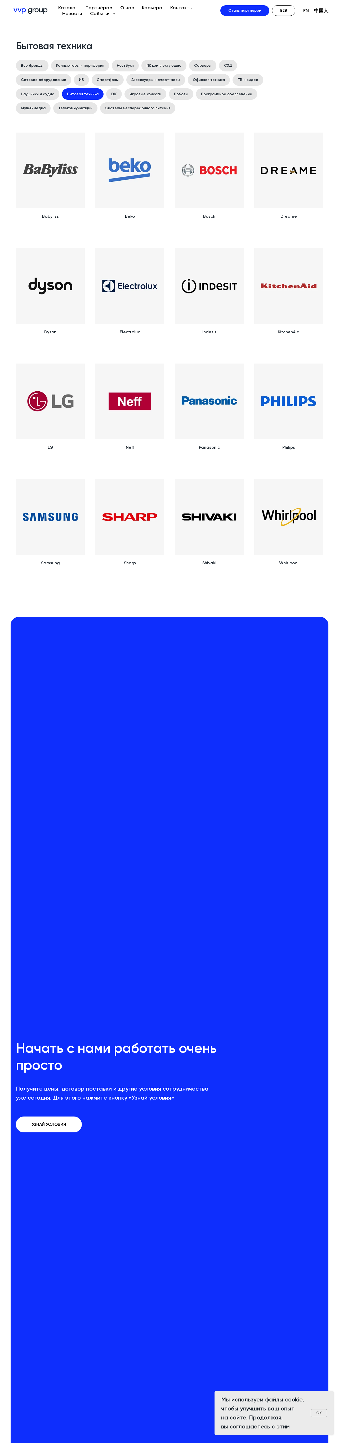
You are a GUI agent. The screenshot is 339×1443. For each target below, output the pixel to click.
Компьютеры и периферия (80, 65)
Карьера (152, 8)
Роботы (181, 94)
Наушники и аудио (37, 94)
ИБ (81, 80)
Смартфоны (108, 80)
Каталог (68, 8)
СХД (228, 65)
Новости (72, 13)
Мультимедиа (33, 108)
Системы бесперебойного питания (137, 108)
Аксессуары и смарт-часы (155, 80)
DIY (114, 94)
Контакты (181, 8)
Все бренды (32, 65)
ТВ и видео (248, 80)
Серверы (202, 65)
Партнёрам (99, 8)
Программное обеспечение (226, 94)
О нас (127, 8)
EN (306, 10)
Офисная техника (209, 80)
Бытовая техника (83, 94)
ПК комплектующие (163, 65)
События (101, 13)
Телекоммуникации (75, 108)
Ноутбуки (125, 65)
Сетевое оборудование (43, 80)
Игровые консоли (145, 94)
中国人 (321, 10)
